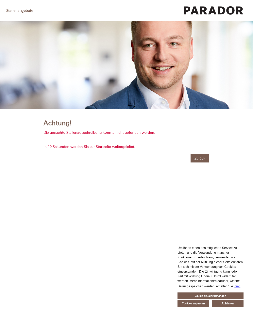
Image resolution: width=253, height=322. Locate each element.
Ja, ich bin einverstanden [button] (210, 295)
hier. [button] (237, 286)
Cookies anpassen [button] (193, 303)
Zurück (199, 158)
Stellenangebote (19, 10)
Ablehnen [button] (228, 303)
